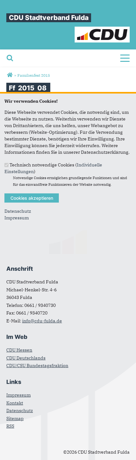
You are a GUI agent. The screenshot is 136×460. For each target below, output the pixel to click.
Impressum (16, 218)
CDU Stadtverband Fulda (49, 18)
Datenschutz (17, 211)
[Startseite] (102, 30)
